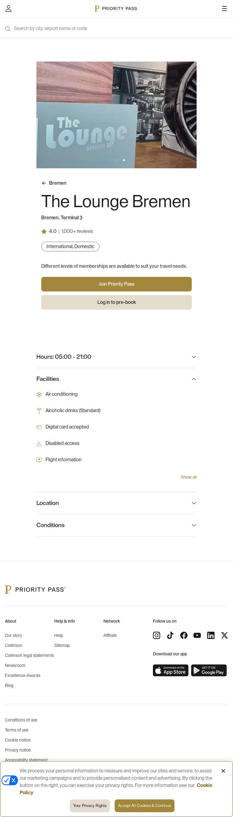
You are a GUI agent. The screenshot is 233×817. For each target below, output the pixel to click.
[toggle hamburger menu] (224, 8)
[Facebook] (183, 635)
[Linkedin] (210, 635)
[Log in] (8, 8)
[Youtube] (197, 635)
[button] (109, 160)
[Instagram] (156, 635)
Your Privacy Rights (89, 806)
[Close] (223, 771)
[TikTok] (170, 635)
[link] (171, 670)
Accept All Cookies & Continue (144, 806)
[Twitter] (224, 635)
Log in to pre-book (116, 302)
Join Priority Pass (116, 284)
